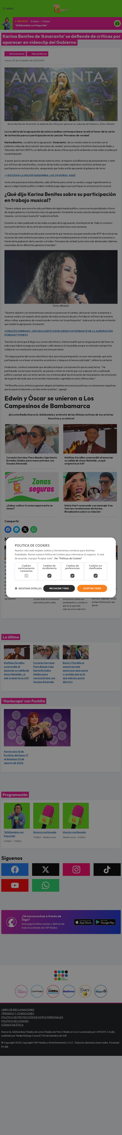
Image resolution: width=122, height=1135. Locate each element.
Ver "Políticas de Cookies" (68, 558)
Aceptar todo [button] (92, 588)
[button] (28, 588)
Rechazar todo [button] (59, 588)
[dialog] (61, 568)
